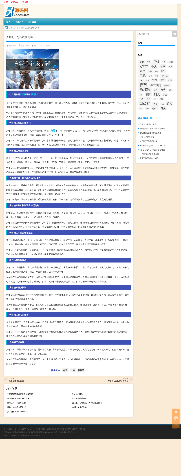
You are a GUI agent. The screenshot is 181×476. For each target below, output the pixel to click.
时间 (170, 80)
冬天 (154, 66)
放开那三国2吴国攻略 (148, 141)
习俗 (156, 61)
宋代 (143, 75)
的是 (165, 94)
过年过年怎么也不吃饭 (16, 407)
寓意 (150, 76)
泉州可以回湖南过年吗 (149, 158)
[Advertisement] (79, 457)
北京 (170, 66)
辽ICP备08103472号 (79, 429)
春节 (143, 84)
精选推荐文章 (51, 429)
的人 (157, 94)
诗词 (141, 109)
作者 (163, 62)
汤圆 (155, 90)
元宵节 (144, 66)
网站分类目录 (40, 429)
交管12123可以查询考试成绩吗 (20, 394)
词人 (162, 104)
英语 (155, 103)
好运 (53, 130)
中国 (148, 62)
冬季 (162, 66)
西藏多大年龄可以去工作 (118, 381)
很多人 (165, 75)
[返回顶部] (175, 425)
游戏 (162, 89)
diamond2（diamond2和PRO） (153, 145)
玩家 (141, 95)
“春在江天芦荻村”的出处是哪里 (152, 149)
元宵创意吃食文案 (147, 137)
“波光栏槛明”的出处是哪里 (150, 132)
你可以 (170, 62)
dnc (14, 46)
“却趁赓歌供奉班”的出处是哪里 (152, 128)
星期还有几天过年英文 (16, 402)
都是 (163, 108)
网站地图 (60, 429)
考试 (161, 99)
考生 (155, 99)
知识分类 (24, 2)
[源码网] (17, 5)
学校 (156, 71)
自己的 (145, 103)
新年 (162, 80)
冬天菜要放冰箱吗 (16, 381)
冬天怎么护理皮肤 (79, 398)
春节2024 (15, 27)
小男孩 (175, 428)
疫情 (148, 94)
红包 (148, 98)
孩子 (163, 71)
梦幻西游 (145, 89)
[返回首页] (175, 412)
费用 (147, 108)
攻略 (154, 80)
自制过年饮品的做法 (80, 407)
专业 (142, 61)
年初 (22, 94)
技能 (147, 80)
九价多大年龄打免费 (148, 124)
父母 (170, 90)
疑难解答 (68, 429)
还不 (155, 108)
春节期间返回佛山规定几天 (18, 398)
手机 (141, 80)
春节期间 (155, 85)
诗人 (169, 103)
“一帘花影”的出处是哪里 (150, 154)
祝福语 (34, 94)
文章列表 (14, 2)
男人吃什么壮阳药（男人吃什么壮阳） (87, 402)
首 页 (6, 2)
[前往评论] (175, 418)
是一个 (167, 85)
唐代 (142, 71)
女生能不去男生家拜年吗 (17, 411)
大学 (150, 71)
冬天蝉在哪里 (77, 394)
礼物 (142, 98)
